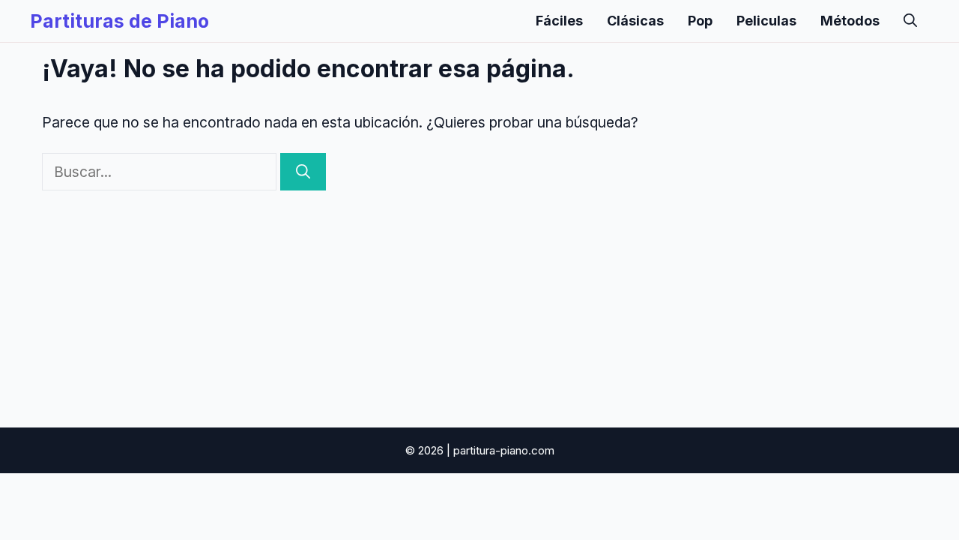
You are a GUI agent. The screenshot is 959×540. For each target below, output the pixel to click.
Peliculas (766, 20)
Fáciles (559, 20)
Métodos (850, 20)
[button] (910, 21)
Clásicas (635, 20)
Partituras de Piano (119, 21)
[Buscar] (303, 172)
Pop (700, 20)
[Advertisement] (479, 303)
